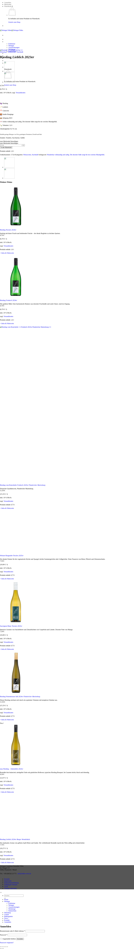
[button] (7, 2)
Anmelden (20, 939)
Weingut (7, 42)
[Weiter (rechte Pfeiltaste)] (3, 948)
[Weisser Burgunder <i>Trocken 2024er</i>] (9, 167)
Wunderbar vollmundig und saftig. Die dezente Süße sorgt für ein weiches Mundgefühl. (76, 155)
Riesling (8, 230)
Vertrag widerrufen (10, 888)
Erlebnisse (11, 44)
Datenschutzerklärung (11, 883)
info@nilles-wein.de (24, 873)
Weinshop (7, 53)
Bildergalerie (8, 916)
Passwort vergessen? (7, 942)
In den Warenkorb (6, 147)
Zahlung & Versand (10, 885)
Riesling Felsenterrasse (20, 696)
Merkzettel (7, 4)
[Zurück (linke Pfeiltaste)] (1, 948)
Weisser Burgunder (11, 555)
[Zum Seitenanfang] (1, 892)
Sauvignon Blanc (11, 626)
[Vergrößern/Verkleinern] (1, 946)
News (6, 61)
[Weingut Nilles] (11, 30)
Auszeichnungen (13, 47)
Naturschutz (12, 911)
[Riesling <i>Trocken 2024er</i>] (9, 82)
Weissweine (12, 52)
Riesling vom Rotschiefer (22, 485)
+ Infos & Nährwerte (7, 253)
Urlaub (6, 914)
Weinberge (11, 909)
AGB (6, 886)
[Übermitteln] (5, 898)
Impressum (7, 881)
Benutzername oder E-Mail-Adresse (12, 931)
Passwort (3, 935)
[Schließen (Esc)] (7, 946)
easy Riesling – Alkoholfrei (11, 769)
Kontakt (7, 879)
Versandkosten (20, 93)
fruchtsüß (20, 52)
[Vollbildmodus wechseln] (3, 946)
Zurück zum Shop (14, 22)
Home (6, 39)
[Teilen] (5, 946)
